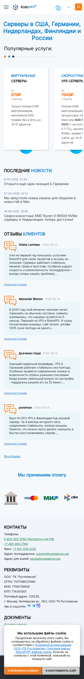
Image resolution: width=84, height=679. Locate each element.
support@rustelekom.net (52, 553)
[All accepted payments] (42, 501)
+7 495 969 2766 (16, 544)
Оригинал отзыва (15, 284)
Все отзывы (12, 456)
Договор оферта (15, 624)
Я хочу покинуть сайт (61, 670)
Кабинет (78, 6)
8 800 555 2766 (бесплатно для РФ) (29, 539)
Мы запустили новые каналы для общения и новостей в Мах (40, 199)
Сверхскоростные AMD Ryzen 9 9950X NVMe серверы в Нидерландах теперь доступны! (40, 217)
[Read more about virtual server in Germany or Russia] (26, 109)
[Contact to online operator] (58, 8)
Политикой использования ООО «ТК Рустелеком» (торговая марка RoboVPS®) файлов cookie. (42, 648)
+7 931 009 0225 (24, 549)
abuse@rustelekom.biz (45, 558)
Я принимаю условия (23, 670)
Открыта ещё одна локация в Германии (36, 184)
